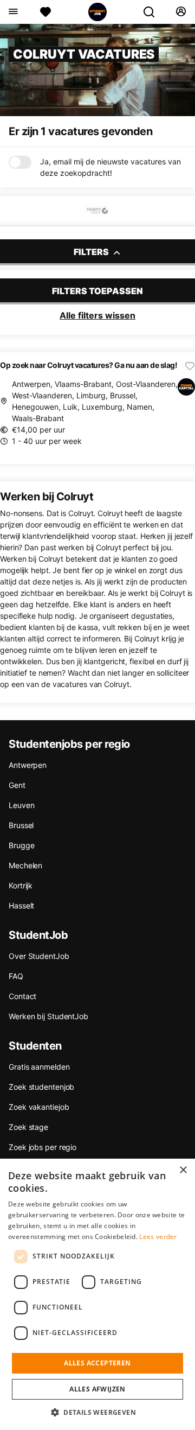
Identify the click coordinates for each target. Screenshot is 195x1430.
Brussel (21, 825)
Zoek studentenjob (41, 1086)
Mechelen (25, 865)
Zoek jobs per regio (42, 1147)
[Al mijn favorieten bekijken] (45, 12)
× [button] (183, 1170)
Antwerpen (28, 765)
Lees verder (158, 1236)
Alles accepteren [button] (97, 1363)
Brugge (21, 845)
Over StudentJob (39, 956)
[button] (97, 1412)
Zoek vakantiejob (39, 1106)
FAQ (16, 976)
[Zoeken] (153, 12)
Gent (17, 785)
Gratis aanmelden (39, 1066)
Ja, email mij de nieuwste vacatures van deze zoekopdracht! (110, 167)
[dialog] (97, 1294)
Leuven (21, 805)
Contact (22, 996)
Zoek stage (28, 1127)
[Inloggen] (181, 12)
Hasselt (21, 905)
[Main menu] (13, 12)
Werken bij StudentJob (48, 1016)
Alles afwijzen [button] (97, 1389)
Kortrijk (20, 885)
